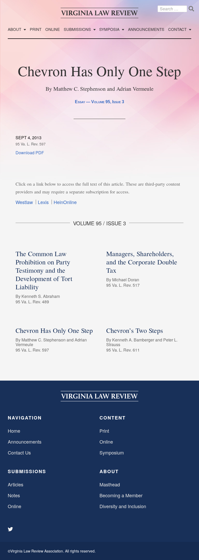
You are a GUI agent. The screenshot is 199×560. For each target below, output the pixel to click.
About (14, 29)
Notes (14, 495)
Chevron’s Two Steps (134, 330)
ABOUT (109, 471)
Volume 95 (100, 102)
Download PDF (30, 153)
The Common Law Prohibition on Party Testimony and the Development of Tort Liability (44, 270)
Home (14, 430)
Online (52, 29)
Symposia (109, 29)
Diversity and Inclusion (123, 506)
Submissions (77, 29)
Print (35, 29)
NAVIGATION (25, 417)
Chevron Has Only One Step (54, 330)
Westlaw (24, 202)
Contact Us (19, 452)
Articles (15, 484)
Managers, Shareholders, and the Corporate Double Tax (141, 262)
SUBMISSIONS (27, 471)
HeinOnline (65, 202)
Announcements (146, 29)
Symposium (112, 452)
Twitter (11, 529)
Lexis (43, 202)
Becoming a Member (121, 495)
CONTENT (113, 417)
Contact (177, 29)
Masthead (110, 484)
